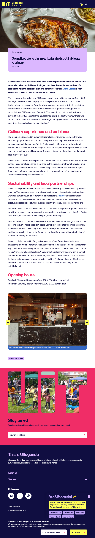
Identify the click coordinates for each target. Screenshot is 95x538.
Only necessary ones (51, 532)
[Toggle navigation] (91, 4)
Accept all (76, 532)
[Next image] (87, 322)
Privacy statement (14, 507)
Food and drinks (16, 358)
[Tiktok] (28, 496)
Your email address (17, 435)
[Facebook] (20, 496)
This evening (68, 513)
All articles (18, 52)
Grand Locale (69, 89)
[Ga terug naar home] (12, 4)
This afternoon (55, 513)
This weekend (55, 517)
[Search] (86, 4)
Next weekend (68, 517)
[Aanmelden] (84, 435)
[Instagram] (11, 496)
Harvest (61, 196)
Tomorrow (80, 513)
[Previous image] (8, 322)
